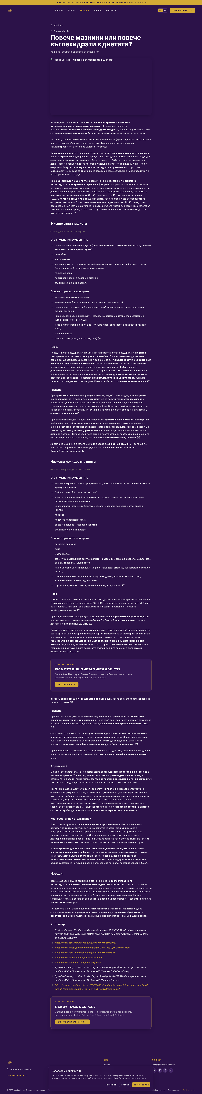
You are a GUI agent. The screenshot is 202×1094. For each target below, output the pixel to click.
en (165, 10)
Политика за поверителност (132, 1078)
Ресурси (84, 10)
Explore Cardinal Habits (71, 1022)
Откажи (125, 1085)
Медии (97, 10)
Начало (59, 10)
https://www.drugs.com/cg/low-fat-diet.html (78, 957)
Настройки (111, 1085)
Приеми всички (141, 1085)
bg (160, 10)
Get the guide (65, 684)
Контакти (111, 10)
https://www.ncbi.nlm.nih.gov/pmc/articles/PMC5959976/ (85, 942)
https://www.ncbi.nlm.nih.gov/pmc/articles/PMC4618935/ (85, 952)
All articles (58, 25)
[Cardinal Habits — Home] (10, 10)
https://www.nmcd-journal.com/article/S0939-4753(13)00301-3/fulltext (92, 947)
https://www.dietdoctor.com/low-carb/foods (78, 962)
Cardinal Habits (180, 10)
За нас (71, 10)
